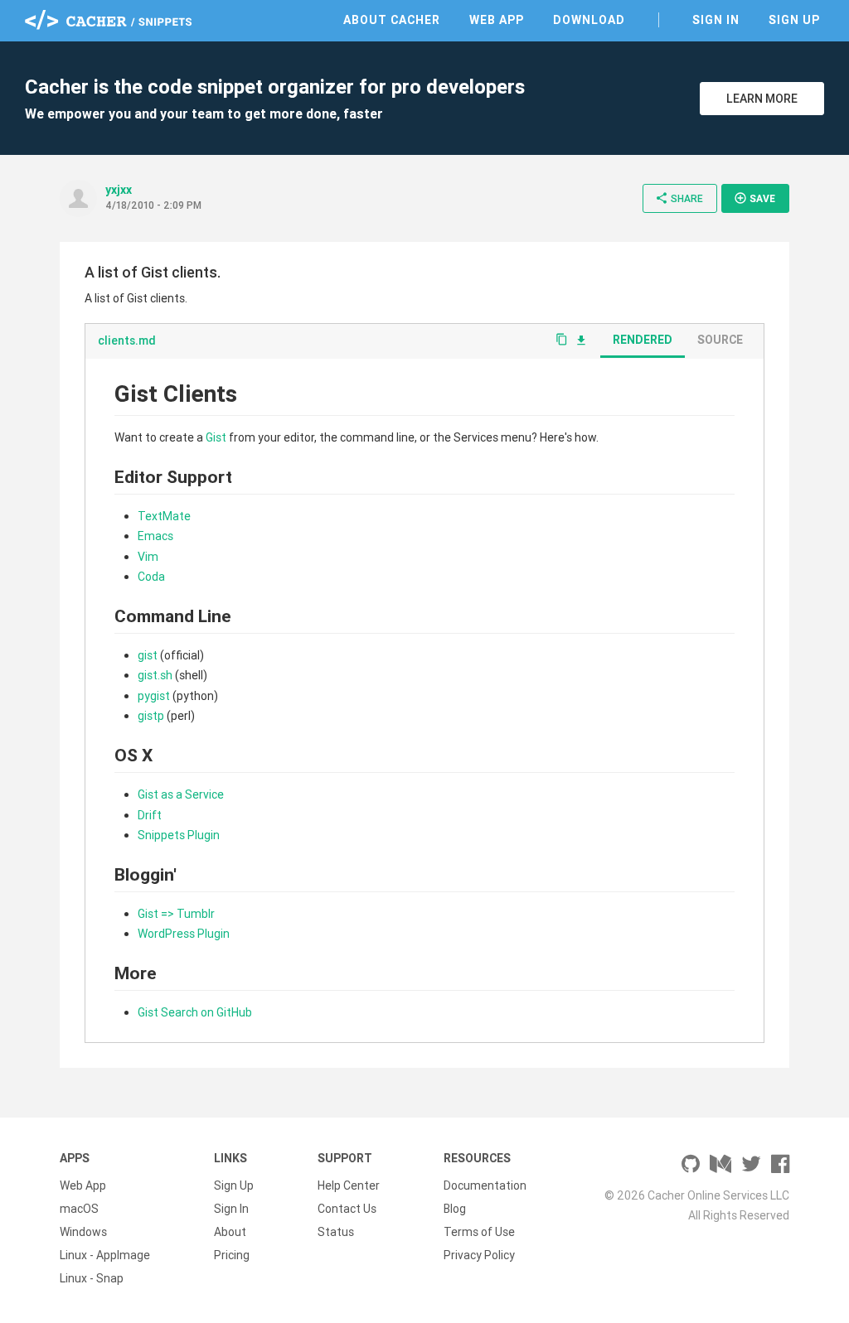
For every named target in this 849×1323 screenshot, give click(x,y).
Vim (148, 556)
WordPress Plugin (184, 933)
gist (148, 655)
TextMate (164, 516)
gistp (151, 715)
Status (336, 1231)
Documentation (485, 1185)
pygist (154, 695)
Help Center (349, 1185)
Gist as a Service (181, 794)
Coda (151, 576)
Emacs (155, 536)
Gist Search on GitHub (195, 1012)
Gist (216, 437)
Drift (150, 815)
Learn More (762, 98)
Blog (455, 1208)
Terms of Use (479, 1231)
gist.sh (155, 675)
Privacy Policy (479, 1255)
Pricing (232, 1255)
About (230, 1231)
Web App (496, 19)
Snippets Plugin (179, 835)
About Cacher (391, 19)
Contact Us (347, 1208)
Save (754, 198)
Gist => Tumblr (176, 913)
